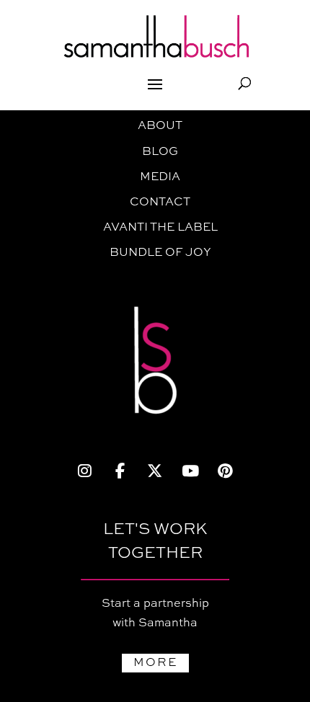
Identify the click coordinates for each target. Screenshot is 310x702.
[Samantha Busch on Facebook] (120, 472)
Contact (160, 202)
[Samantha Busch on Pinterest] (225, 472)
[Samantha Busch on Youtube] (189, 472)
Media (160, 177)
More (155, 663)
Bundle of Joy (160, 253)
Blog (160, 152)
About (160, 126)
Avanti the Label (160, 228)
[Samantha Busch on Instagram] (84, 472)
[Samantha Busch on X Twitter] (155, 472)
